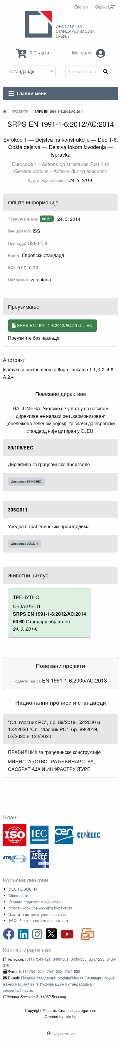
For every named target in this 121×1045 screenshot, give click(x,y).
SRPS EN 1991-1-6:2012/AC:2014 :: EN (54, 325)
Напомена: (18, 280)
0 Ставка (38, 52)
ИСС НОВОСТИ (23, 889)
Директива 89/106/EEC (26, 481)
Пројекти (19, 111)
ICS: (12, 267)
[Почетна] (4, 111)
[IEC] (39, 834)
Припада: (17, 243)
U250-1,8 (37, 243)
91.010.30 (27, 267)
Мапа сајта (18, 895)
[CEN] (64, 834)
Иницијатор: (19, 231)
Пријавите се (63, 1033)
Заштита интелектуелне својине (37, 914)
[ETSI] (14, 858)
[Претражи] (105, 71)
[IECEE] (39, 858)
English (81, 7)
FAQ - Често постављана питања (38, 920)
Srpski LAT (105, 7)
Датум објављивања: (48, 180)
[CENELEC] (88, 834)
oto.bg (71, 1016)
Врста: (14, 255)
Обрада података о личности (34, 901)
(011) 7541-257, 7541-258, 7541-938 (49, 971)
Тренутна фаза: (23, 219)
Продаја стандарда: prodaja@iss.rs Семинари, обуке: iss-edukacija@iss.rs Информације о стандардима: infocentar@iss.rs (59, 984)
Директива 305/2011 (24, 543)
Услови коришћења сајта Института (40, 908)
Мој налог (83, 52)
